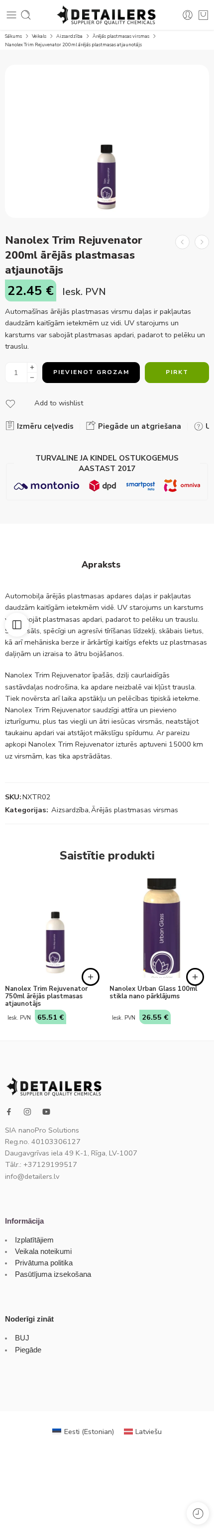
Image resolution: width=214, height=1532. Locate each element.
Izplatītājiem (34, 1240)
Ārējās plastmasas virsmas (121, 36)
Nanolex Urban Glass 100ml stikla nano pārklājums (153, 992)
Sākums (13, 36)
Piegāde (28, 1350)
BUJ (22, 1338)
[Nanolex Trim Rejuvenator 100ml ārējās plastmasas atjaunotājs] (182, 242)
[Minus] (32, 378)
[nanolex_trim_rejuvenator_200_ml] (107, 141)
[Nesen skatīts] (198, 1513)
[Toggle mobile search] (25, 14)
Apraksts (101, 565)
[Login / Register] (188, 15)
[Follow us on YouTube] (46, 1111)
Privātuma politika (44, 1263)
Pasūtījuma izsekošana (53, 1274)
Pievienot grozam (91, 372)
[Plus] (32, 367)
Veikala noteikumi (43, 1251)
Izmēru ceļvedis (44, 426)
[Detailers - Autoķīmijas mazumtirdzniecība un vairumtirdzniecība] (107, 15)
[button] (91, 977)
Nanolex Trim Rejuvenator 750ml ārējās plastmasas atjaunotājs (46, 996)
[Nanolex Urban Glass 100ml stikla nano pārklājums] (159, 928)
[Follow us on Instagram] (27, 1111)
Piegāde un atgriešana (138, 426)
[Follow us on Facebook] (9, 1112)
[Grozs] (203, 15)
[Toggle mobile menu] (11, 15)
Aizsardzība (69, 36)
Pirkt (177, 372)
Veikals (39, 36)
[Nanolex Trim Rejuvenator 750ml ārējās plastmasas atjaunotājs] (202, 242)
